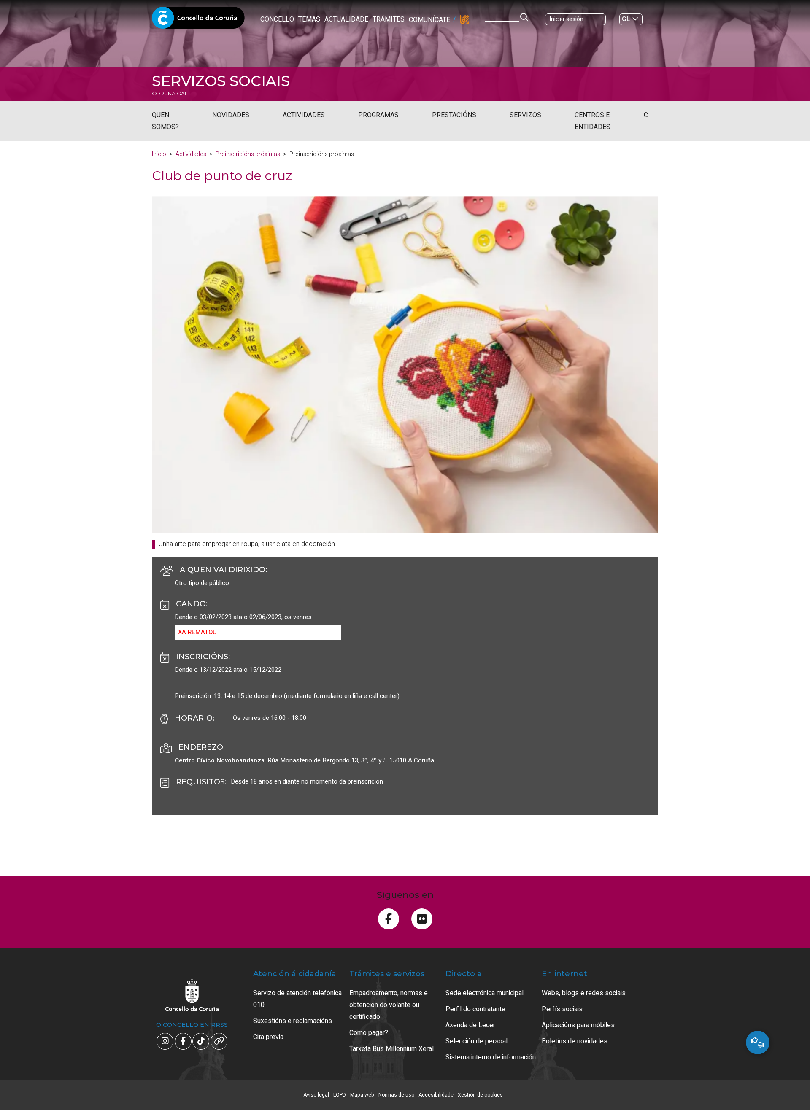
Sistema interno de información (491, 1057)
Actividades (304, 115)
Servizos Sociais (221, 81)
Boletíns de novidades (575, 1041)
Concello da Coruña (198, 20)
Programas (378, 115)
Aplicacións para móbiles (578, 1025)
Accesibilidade (436, 1095)
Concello (277, 19)
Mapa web (362, 1095)
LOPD (339, 1095)
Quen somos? (165, 121)
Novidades (230, 115)
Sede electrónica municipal (485, 993)
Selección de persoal (477, 1041)
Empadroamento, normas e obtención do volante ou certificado (388, 1005)
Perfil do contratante (475, 1009)
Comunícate (429, 20)
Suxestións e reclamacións (292, 1021)
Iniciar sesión (566, 19)
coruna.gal (170, 94)
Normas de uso (396, 1095)
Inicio (159, 154)
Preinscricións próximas (248, 154)
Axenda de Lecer (470, 1025)
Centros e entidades (592, 121)
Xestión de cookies (480, 1095)
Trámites (389, 19)
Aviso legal (316, 1095)
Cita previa (268, 1037)
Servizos (525, 115)
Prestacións (454, 115)
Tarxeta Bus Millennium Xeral (391, 1049)
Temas (309, 19)
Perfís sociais (562, 1009)
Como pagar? (368, 1033)
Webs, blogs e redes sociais (584, 993)
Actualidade (346, 19)
